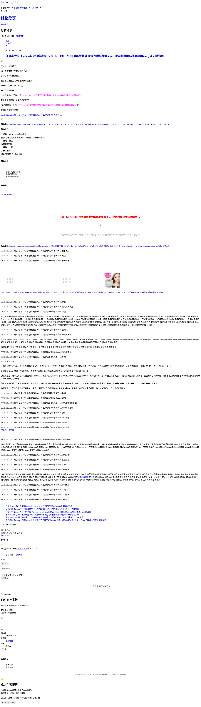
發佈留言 (5, 578)
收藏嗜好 (20, 36)
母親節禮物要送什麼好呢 (84, 477)
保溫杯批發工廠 (7, 430)
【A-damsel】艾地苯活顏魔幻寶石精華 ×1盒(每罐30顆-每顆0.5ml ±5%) (29, 292)
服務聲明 (123, 674)
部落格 (8, 43)
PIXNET (83, 674)
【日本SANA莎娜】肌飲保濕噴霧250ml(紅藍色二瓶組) (81, 292)
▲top (3, 559)
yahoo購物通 (109, 292)
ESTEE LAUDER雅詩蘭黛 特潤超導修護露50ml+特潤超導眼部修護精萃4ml (31, 115)
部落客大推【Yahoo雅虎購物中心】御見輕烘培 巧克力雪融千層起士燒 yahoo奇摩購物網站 (42, 515)
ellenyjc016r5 (6, 535)
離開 (13, 702)
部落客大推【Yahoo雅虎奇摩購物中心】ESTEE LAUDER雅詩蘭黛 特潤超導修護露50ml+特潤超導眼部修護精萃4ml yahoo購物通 (85, 56)
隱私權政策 (113, 674)
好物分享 (8, 18)
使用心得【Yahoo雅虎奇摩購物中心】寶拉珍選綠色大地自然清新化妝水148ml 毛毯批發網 (42, 509)
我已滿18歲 (6, 702)
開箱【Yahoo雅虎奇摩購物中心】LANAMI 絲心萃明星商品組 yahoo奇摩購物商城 (39, 506)
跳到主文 (4, 24)
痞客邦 (20, 549)
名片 (7, 46)
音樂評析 (19, 555)
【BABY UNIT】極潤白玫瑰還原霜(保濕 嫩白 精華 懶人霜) (138, 292)
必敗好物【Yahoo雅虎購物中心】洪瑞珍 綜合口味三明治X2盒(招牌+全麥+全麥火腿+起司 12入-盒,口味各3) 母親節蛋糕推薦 (56, 520)
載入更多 (5, 564)
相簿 (7, 41)
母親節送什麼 (6, 195)
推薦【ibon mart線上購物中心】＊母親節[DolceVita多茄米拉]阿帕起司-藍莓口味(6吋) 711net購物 (44, 517)
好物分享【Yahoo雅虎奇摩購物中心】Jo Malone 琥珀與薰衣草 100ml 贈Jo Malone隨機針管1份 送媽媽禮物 (48, 512)
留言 (25, 549)
